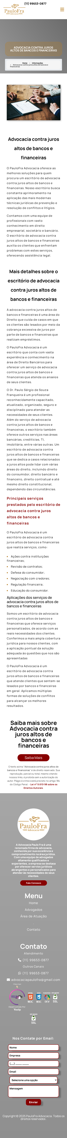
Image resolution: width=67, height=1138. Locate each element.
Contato (33, 929)
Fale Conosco (33, 883)
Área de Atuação (33, 916)
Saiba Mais (33, 757)
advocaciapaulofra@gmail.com (35, 979)
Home (24, 63)
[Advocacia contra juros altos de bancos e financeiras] (33, 102)
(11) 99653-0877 (35, 3)
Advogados (33, 909)
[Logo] (34, 824)
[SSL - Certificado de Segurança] (55, 998)
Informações (37, 63)
